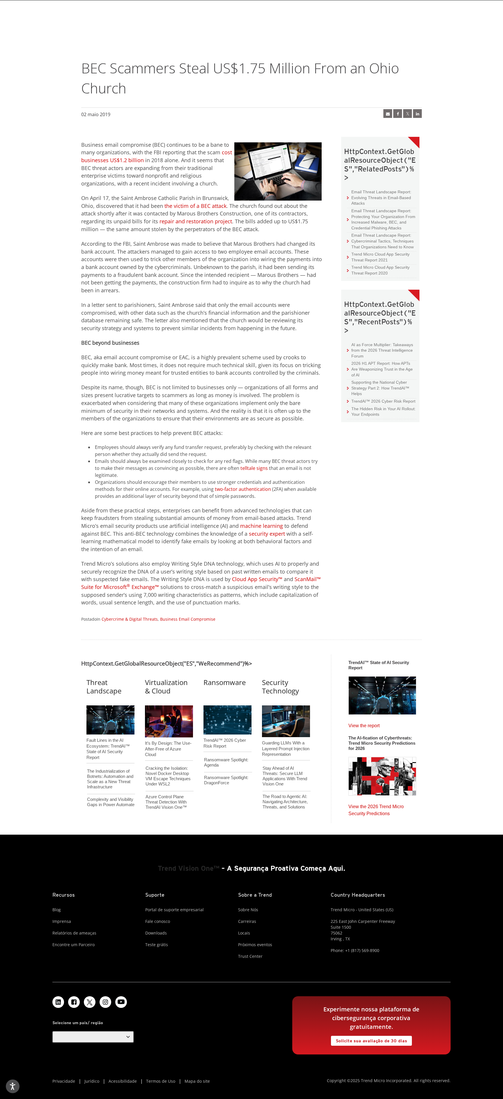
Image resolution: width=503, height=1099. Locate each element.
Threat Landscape (103, 686)
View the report (364, 724)
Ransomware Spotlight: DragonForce (226, 780)
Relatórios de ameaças (74, 933)
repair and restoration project (196, 221)
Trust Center (250, 956)
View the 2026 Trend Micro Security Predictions (376, 808)
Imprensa (61, 921)
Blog (56, 909)
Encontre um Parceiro (73, 944)
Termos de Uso (160, 1081)
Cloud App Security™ (257, 579)
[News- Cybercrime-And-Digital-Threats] (387, 113)
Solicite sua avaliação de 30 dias (369, 1039)
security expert (267, 533)
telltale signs (254, 468)
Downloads (156, 933)
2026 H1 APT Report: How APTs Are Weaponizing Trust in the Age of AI (380, 369)
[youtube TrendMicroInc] (121, 1002)
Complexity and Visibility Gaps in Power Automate (110, 802)
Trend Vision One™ (188, 868)
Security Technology (280, 686)
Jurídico (91, 1081)
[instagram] (105, 1002)
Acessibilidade (123, 1081)
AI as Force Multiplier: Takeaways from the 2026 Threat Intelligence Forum (380, 350)
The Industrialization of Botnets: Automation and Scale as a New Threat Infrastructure (110, 779)
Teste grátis (156, 944)
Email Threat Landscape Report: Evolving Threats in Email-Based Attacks (379, 197)
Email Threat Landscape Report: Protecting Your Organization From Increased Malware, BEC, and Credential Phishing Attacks (381, 219)
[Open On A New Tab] (89, 1002)
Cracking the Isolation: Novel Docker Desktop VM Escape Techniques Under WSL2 (168, 776)
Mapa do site (197, 1081)
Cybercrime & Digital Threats (130, 619)
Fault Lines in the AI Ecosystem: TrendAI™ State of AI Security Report (108, 739)
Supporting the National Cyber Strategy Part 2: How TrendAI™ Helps (378, 388)
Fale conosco (157, 921)
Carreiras (247, 921)
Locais (244, 933)
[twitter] (407, 113)
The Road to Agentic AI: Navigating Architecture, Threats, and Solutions (285, 801)
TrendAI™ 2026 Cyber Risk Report (383, 401)
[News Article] (382, 694)
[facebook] (397, 113)
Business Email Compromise (187, 619)
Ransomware (224, 682)
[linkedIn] (417, 113)
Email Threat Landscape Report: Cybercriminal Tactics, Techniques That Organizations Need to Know (382, 241)
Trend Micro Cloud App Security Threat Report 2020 (380, 270)
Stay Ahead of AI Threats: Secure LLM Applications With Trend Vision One (285, 776)
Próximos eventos (255, 944)
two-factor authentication (243, 489)
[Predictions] (382, 774)
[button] (93, 1037)
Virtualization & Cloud (166, 686)
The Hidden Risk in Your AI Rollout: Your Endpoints (381, 411)
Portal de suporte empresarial (174, 909)
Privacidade (63, 1081)
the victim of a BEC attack (195, 205)
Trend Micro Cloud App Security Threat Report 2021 (380, 257)
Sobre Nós (248, 909)
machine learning (261, 525)
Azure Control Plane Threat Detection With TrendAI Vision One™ (166, 802)
